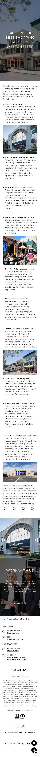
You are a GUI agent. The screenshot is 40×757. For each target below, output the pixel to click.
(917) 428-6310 (13, 651)
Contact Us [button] (20, 603)
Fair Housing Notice (20, 676)
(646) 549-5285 (13, 633)
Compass (23, 682)
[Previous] (4, 540)
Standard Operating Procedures (20, 710)
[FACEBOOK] (17, 726)
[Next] (36, 540)
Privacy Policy (30, 743)
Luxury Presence (26, 732)
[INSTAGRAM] (23, 726)
